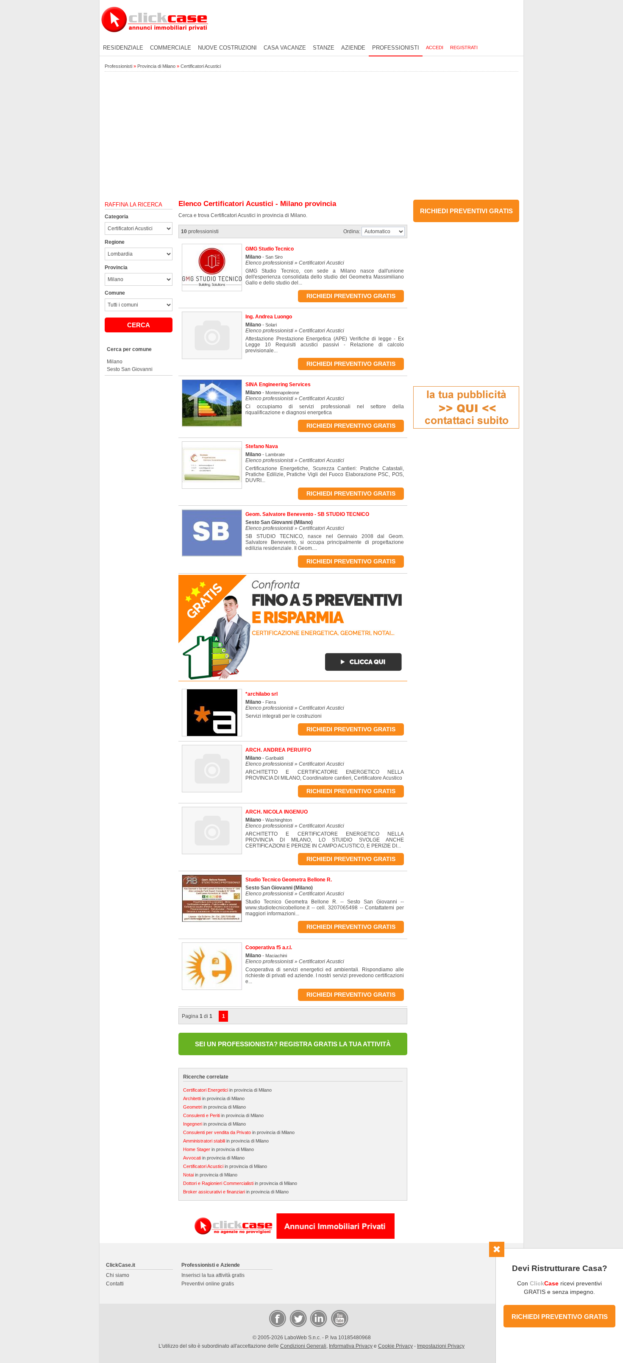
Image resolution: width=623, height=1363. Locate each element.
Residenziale (123, 48)
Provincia (116, 267)
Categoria (116, 217)
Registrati (464, 47)
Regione (115, 242)
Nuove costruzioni (227, 48)
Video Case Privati (339, 1318)
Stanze (323, 48)
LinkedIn (317, 1318)
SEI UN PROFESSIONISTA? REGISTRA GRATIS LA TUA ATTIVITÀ (293, 1044)
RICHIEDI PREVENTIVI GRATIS (466, 211)
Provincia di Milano (156, 66)
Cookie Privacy (395, 1346)
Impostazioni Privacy (440, 1346)
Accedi (434, 47)
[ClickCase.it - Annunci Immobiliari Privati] (155, 38)
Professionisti (395, 48)
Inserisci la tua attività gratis (213, 1275)
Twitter (297, 1318)
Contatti (115, 1284)
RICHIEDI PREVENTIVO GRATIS (560, 1316)
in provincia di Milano (227, 1090)
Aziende (353, 48)
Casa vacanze (285, 48)
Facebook (277, 1318)
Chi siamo (117, 1275)
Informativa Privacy (351, 1346)
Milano (114, 362)
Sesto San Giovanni (130, 369)
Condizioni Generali (303, 1346)
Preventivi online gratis (207, 1284)
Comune (115, 293)
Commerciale (170, 48)
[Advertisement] (311, 136)
